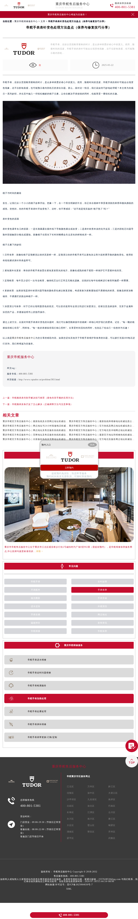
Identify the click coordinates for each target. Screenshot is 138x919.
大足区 (70, 825)
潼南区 (70, 831)
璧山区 (91, 825)
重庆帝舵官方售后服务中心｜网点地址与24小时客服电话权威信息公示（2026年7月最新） (49, 426)
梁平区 (70, 838)
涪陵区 (70, 793)
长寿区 (70, 812)
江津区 (91, 812)
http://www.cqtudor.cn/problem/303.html (39, 379)
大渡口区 (113, 793)
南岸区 (111, 799)
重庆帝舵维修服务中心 (26, 21)
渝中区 (91, 793)
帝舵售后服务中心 (62, 871)
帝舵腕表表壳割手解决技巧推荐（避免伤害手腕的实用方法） (43, 398)
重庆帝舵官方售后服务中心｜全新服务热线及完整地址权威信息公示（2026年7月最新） (48, 439)
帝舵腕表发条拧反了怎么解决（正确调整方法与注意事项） (42, 404)
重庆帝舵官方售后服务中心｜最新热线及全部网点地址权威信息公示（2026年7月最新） (48, 421)
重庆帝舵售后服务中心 (73, 4)
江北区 (70, 786)
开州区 (111, 831)
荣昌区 (91, 831)
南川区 (91, 819)
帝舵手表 (35, 581)
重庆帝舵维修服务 (73, 645)
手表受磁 (102, 598)
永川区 (70, 819)
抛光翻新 (35, 598)
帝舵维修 (35, 631)
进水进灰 (35, 606)
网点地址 (102, 614)
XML (69, 889)
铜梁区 (111, 825)
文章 (43, 21)
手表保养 (102, 590)
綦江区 (111, 819)
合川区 (111, 812)
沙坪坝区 (71, 799)
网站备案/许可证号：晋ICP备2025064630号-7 (69, 884)
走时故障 (102, 581)
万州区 (91, 786)
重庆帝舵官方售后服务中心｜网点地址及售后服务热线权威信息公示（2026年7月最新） (48, 430)
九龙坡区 (92, 799)
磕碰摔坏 (35, 623)
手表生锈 (35, 614)
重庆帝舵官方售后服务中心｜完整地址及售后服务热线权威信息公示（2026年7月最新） (48, 435)
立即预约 (69, 467)
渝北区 (91, 806)
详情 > (39, 551)
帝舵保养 (102, 631)
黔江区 (111, 786)
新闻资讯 (102, 623)
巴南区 (111, 806)
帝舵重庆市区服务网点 (78, 776)
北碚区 (70, 806)
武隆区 (111, 838)
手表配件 (35, 590)
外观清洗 (102, 606)
